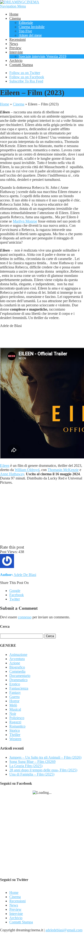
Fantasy (15, 693)
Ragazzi (15, 722)
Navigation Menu (13, 6)
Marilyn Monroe (25, 221)
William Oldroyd (27, 470)
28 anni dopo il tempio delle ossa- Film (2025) (43, 770)
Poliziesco (16, 718)
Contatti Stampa (21, 65)
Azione (14, 663)
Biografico (17, 667)
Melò (13, 705)
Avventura (17, 659)
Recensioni (17, 39)
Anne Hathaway (12, 474)
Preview (15, 48)
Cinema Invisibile (32, 27)
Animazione (18, 655)
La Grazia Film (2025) (25, 766)
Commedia (17, 671)
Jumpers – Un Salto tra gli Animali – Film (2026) (45, 757)
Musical (15, 709)
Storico (14, 730)
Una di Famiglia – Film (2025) (31, 774)
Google (14, 591)
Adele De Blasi (25, 575)
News (13, 44)
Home (13, 14)
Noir (12, 714)
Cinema (15, 18)
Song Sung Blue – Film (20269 (32, 762)
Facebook (16, 595)
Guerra (14, 697)
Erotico (14, 684)
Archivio (15, 61)
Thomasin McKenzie (63, 470)
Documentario (19, 676)
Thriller (14, 735)
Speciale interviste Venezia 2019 (42, 56)
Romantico (17, 726)
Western (15, 739)
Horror (14, 701)
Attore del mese (30, 35)
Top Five (25, 31)
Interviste (16, 52)
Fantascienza (18, 688)
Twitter (14, 599)
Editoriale (26, 23)
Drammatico (18, 680)
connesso (25, 617)
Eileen (4, 466)
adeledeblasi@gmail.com (64, 930)
